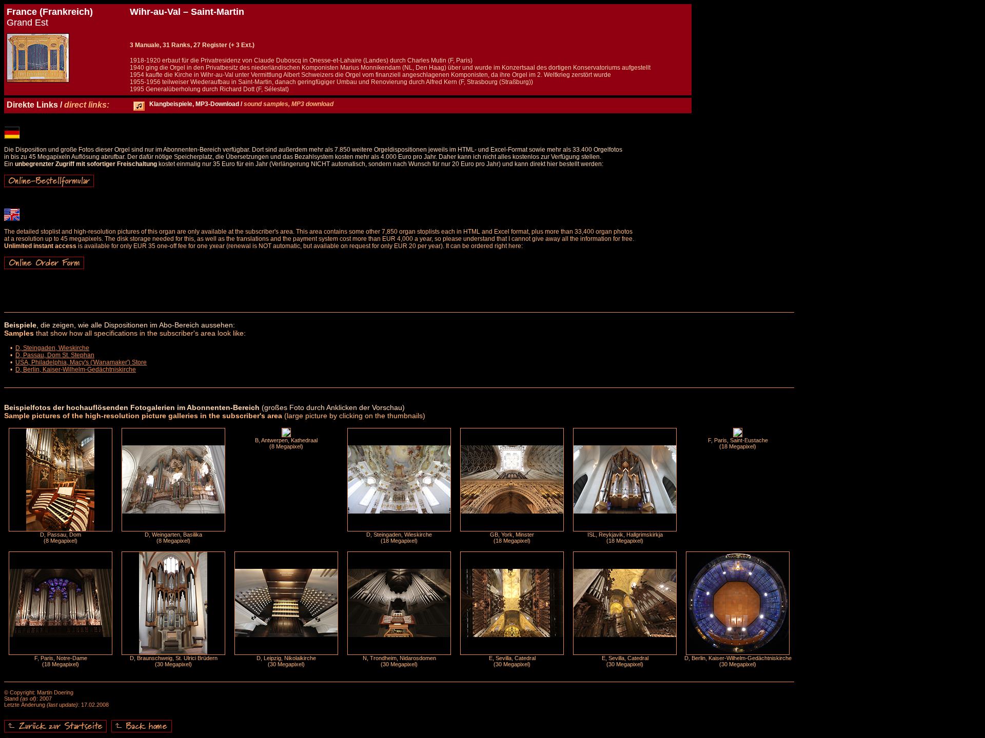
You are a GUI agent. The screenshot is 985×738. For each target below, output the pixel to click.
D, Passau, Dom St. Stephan (54, 355)
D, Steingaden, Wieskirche (52, 348)
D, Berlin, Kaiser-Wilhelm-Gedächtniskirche (75, 369)
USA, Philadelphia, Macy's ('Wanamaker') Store (81, 362)
